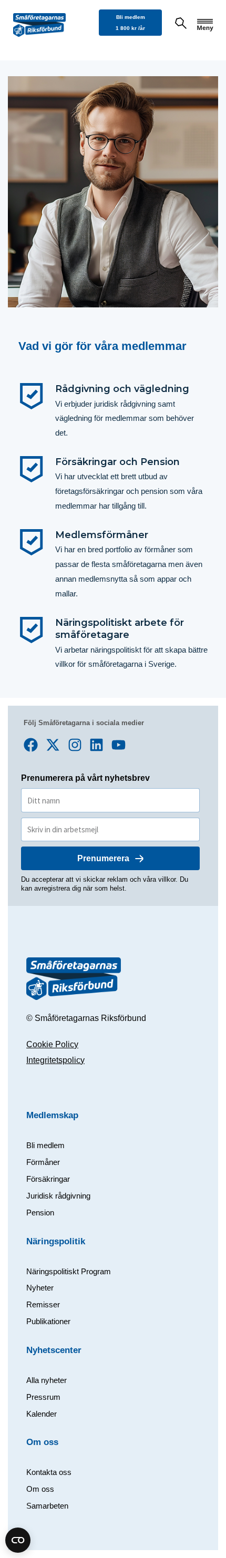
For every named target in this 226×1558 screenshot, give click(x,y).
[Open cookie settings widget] (17, 1540)
